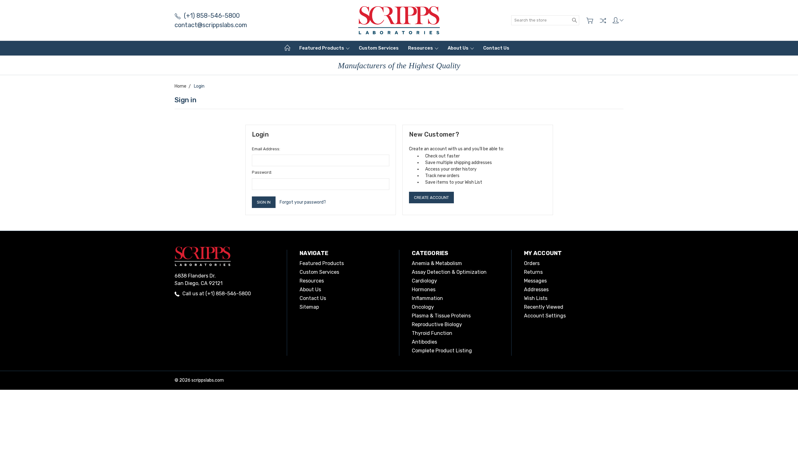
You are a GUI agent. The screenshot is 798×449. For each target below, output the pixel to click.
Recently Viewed (543, 307)
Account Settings (545, 316)
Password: (262, 172)
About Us (458, 48)
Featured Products (322, 48)
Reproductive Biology (437, 324)
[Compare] (602, 20)
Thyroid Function (432, 333)
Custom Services (379, 48)
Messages (535, 281)
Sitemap (309, 307)
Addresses (536, 289)
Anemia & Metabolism (437, 263)
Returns (533, 272)
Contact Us (496, 48)
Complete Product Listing (442, 351)
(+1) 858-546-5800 (212, 15)
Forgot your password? (303, 202)
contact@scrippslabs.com (211, 25)
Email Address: (266, 149)
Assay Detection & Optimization (449, 272)
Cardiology (424, 281)
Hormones (423, 289)
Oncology (423, 307)
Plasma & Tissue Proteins (441, 316)
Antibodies (424, 342)
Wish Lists (535, 298)
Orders (532, 263)
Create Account (431, 197)
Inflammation (427, 298)
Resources (421, 48)
